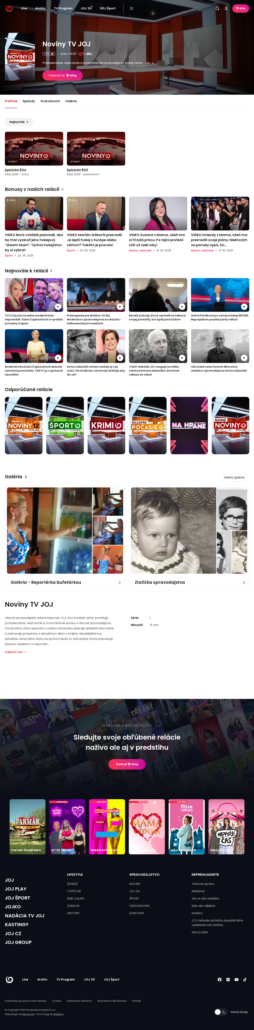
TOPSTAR (74, 891)
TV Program (63, 8)
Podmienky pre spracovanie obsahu (25, 1000)
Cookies (56, 1000)
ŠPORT (134, 898)
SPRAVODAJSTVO (144, 874)
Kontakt (136, 1000)
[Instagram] (228, 979)
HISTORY (73, 913)
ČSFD (47, 53)
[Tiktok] (245, 979)
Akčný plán (200, 932)
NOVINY (134, 884)
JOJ (9, 880)
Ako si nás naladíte (205, 898)
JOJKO (13, 906)
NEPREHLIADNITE (205, 874)
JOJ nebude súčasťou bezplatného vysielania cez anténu (217, 922)
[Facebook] (219, 979)
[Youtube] (236, 979)
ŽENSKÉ (72, 884)
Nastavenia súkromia (79, 1000)
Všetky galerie (234, 477)
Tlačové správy (203, 884)
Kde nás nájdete (203, 906)
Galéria (71, 101)
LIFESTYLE (75, 874)
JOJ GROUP (18, 942)
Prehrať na (56, 75)
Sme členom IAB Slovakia (112, 1000)
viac (148, 63)
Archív (40, 8)
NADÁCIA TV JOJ (24, 915)
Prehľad (11, 101)
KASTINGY (17, 924)
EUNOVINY (136, 913)
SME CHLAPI (75, 898)
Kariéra (197, 913)
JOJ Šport (108, 8)
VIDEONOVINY (139, 906)
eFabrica (58, 1014)
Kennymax (28, 1014)
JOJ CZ (13, 933)
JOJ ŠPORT (17, 898)
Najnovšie (17, 122)
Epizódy (29, 101)
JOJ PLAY (16, 889)
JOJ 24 (86, 8)
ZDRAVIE (73, 906)
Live (24, 8)
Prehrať (121, 764)
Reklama (198, 891)
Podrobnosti (50, 101)
